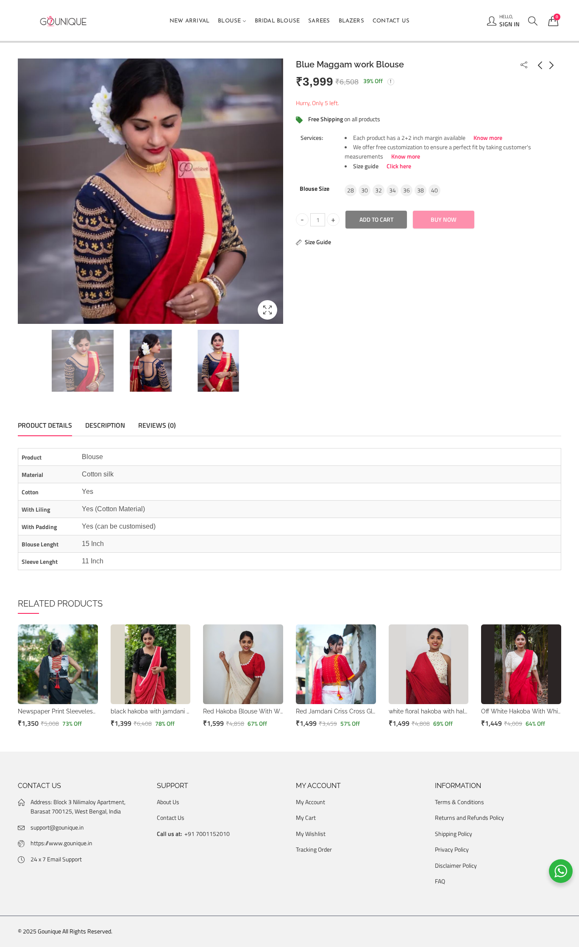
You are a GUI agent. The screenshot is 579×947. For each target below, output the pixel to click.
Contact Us (170, 817)
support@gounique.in (57, 827)
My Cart (306, 817)
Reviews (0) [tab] (157, 425)
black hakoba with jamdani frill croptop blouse (175, 711)
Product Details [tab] (45, 425)
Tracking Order (314, 849)
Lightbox (267, 310)
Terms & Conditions (459, 801)
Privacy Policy (452, 849)
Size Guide (318, 241)
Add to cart (376, 219)
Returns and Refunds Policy (469, 817)
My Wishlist (311, 833)
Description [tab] (105, 425)
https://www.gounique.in (61, 842)
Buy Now (444, 219)
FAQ (440, 881)
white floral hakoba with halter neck (438, 711)
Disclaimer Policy (456, 865)
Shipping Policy (453, 833)
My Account (310, 801)
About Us (168, 801)
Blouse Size (314, 188)
